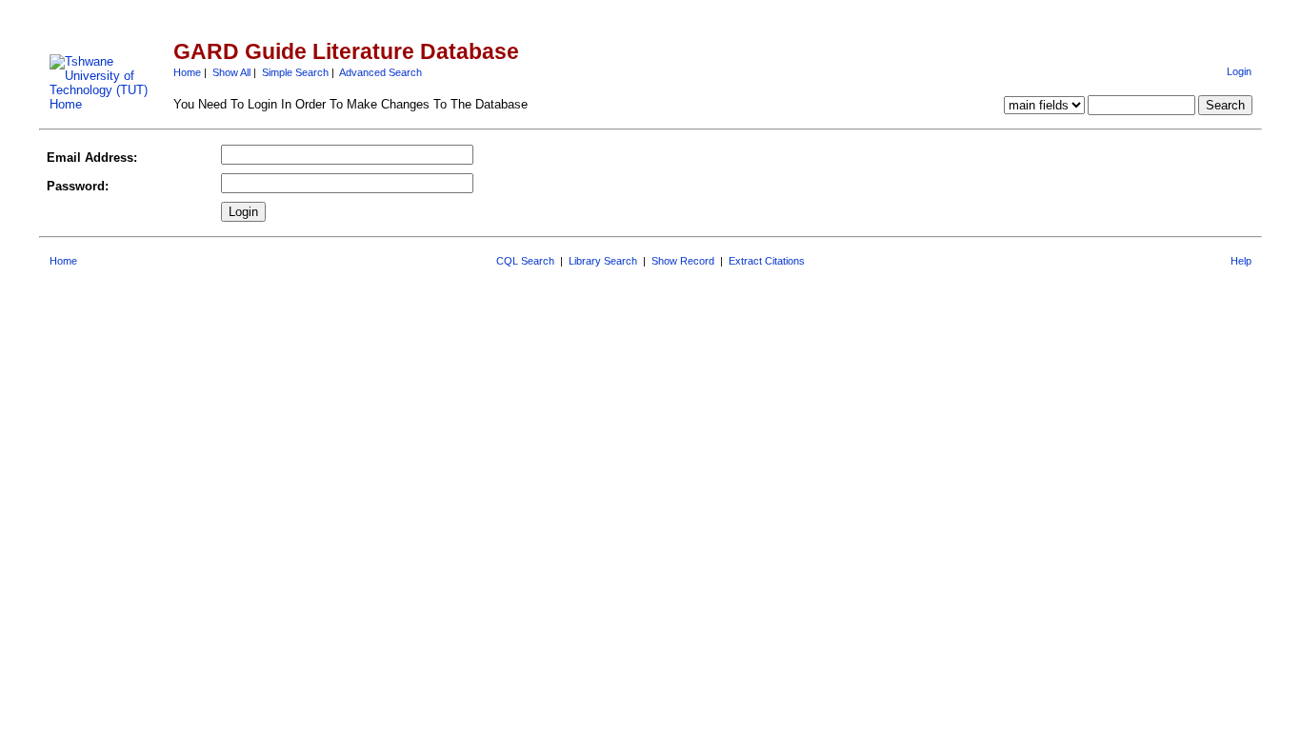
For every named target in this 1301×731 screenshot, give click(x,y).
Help (1241, 261)
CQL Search (525, 261)
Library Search (603, 261)
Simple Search (295, 72)
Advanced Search (380, 72)
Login (1239, 71)
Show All (231, 72)
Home (187, 72)
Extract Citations (767, 261)
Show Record (682, 261)
